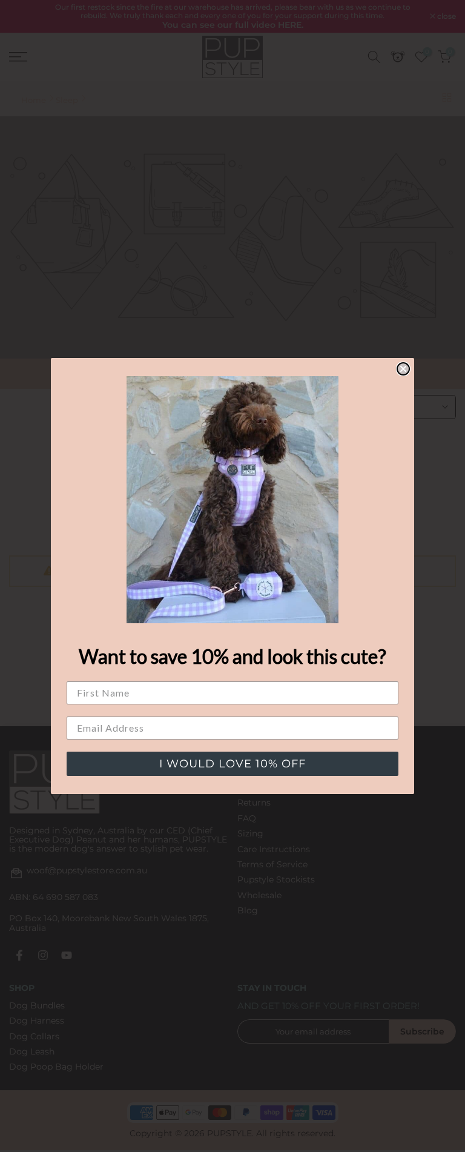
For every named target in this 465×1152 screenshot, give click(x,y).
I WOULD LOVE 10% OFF (232, 763)
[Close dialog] (403, 369)
